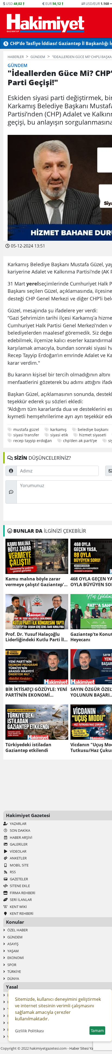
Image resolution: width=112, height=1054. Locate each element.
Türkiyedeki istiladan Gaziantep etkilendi (28, 747)
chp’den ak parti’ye (80, 440)
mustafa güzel (26, 429)
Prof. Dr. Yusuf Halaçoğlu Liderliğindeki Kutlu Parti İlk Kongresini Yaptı (36, 637)
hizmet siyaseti (92, 434)
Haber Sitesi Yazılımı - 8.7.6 (90, 1048)
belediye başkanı (93, 429)
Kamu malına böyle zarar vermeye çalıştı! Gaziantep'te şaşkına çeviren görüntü (36, 582)
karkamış (58, 429)
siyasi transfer (26, 434)
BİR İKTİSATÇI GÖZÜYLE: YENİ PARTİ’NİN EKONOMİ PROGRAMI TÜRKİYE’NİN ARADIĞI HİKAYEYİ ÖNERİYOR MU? (36, 692)
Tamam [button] (97, 1030)
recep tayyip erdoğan (32, 440)
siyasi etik (59, 434)
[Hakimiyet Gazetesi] (44, 23)
